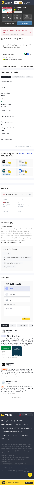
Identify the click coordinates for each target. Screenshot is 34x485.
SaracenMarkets (16, 468)
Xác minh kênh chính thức (11, 431)
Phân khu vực (5, 439)
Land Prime (5, 468)
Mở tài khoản (9, 23)
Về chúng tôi (5, 421)
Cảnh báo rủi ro (21, 421)
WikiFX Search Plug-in (8, 428)
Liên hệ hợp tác (23, 435)
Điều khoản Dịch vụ (7, 424)
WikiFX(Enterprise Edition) (24, 428)
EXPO (22, 431)
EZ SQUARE (11, 471)
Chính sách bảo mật (21, 424)
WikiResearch (5, 435)
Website (25, 23)
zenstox (25, 468)
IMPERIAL (20, 471)
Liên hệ (13, 421)
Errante (4, 471)
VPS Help (14, 435)
